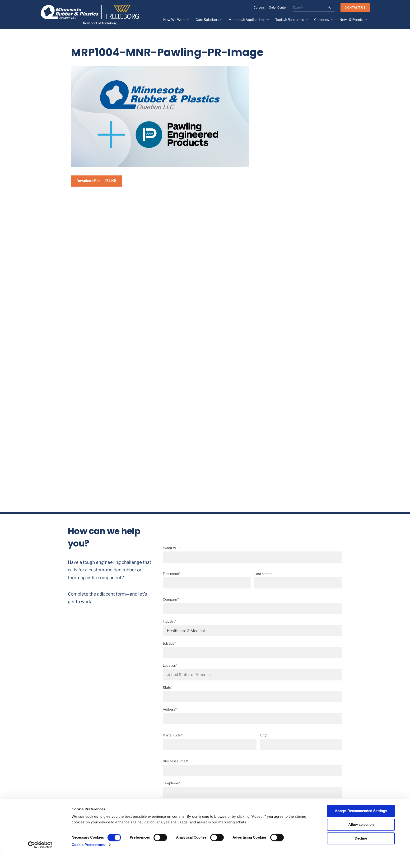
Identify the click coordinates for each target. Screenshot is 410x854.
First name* (171, 574)
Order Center (278, 7)
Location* (170, 665)
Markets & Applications (246, 20)
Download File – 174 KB (96, 181)
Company (322, 20)
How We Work (174, 20)
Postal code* (172, 735)
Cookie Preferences (88, 845)
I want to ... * (172, 548)
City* (263, 735)
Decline (361, 838)
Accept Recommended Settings (361, 811)
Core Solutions (207, 20)
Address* (170, 709)
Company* (171, 599)
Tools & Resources (289, 20)
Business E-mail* (175, 761)
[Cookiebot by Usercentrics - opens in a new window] (40, 844)
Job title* (169, 643)
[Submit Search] (329, 7)
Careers (259, 7)
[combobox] (252, 674)
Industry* (169, 621)
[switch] (160, 837)
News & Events (351, 20)
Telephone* (171, 783)
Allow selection (361, 824)
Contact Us (355, 7)
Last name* (263, 574)
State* (167, 687)
